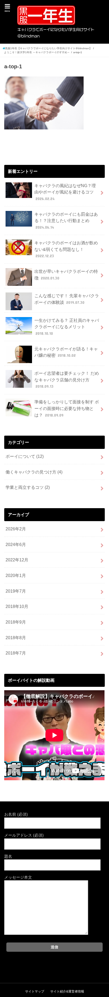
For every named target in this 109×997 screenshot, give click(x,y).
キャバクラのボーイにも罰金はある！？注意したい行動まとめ (66, 220)
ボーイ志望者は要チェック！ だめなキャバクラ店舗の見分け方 (66, 380)
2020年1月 (16, 575)
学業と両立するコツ (28, 487)
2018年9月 (16, 622)
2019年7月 (16, 591)
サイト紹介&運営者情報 (67, 991)
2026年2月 (16, 528)
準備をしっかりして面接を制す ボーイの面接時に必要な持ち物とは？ (66, 408)
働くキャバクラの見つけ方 (34, 472)
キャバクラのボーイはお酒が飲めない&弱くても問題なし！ (66, 249)
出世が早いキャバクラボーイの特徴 (66, 274)
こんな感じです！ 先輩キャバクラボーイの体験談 (66, 299)
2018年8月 (16, 637)
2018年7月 (16, 653)
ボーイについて (25, 456)
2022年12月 (17, 559)
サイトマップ (34, 991)
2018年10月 (17, 606)
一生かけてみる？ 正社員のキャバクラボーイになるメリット (66, 327)
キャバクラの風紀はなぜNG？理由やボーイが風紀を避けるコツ (65, 192)
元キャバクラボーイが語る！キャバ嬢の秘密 (66, 352)
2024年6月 (16, 544)
